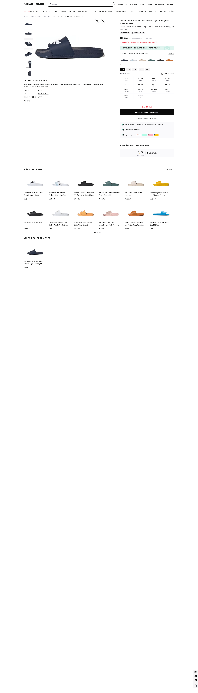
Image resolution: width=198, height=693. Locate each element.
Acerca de (133, 4)
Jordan (63, 11)
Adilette (47, 16)
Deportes (46, 11)
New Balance (83, 11)
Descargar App (122, 4)
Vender (150, 4)
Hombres (152, 11)
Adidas (72, 11)
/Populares (31, 11)
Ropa (131, 11)
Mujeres (163, 11)
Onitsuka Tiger (105, 11)
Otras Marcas (120, 11)
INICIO (26, 16)
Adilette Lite (43, 94)
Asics (93, 11)
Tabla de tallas (125, 74)
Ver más (27, 101)
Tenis (32, 16)
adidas (39, 16)
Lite (53, 16)
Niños (171, 11)
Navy (40, 97)
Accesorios (141, 11)
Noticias (142, 4)
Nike (55, 11)
